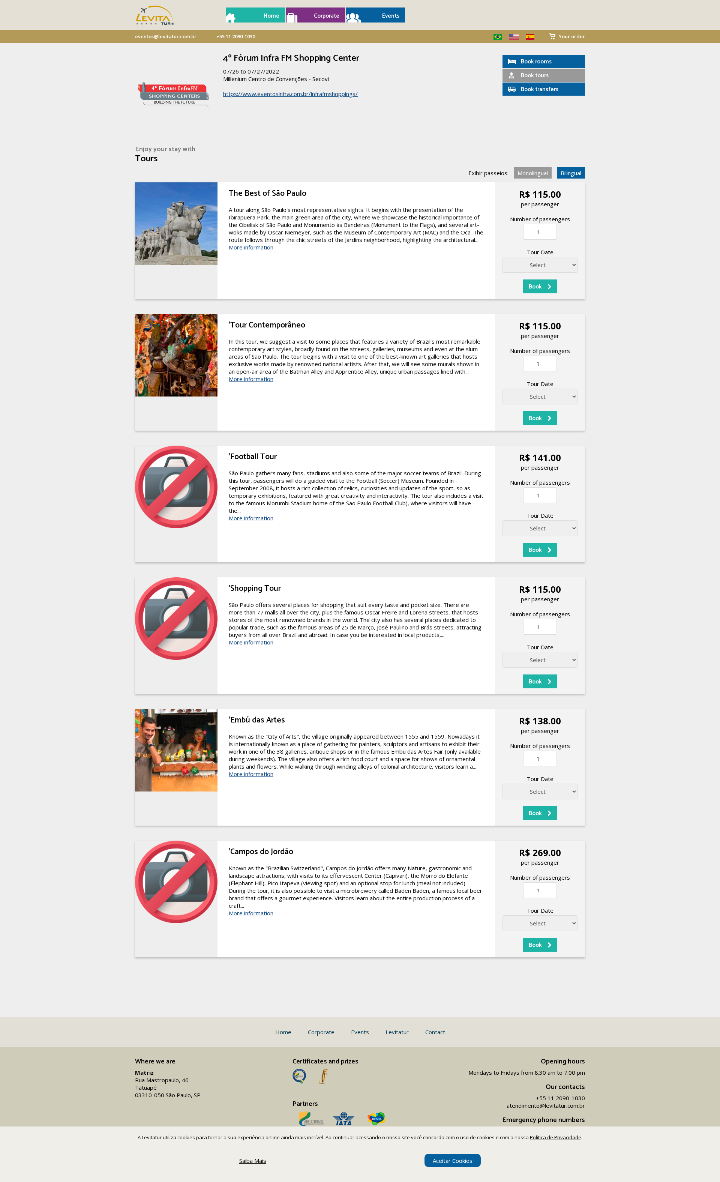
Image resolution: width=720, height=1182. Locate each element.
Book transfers (539, 89)
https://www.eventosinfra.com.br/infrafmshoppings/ (290, 94)
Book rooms (536, 61)
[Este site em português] (495, 37)
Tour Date (540, 252)
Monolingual (533, 173)
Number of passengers (540, 219)
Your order (572, 36)
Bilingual (571, 173)
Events (390, 16)
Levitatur (397, 1032)
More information (251, 247)
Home (271, 16)
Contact (435, 1032)
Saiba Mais (252, 1160)
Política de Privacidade (555, 1137)
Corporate (326, 16)
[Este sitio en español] (527, 37)
